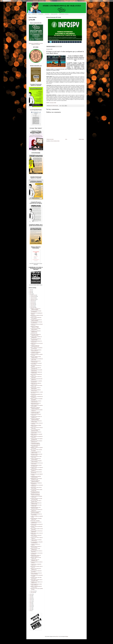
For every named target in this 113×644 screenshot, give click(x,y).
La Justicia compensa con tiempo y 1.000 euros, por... (36, 540)
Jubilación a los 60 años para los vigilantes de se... (35, 569)
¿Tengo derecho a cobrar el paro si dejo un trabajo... (36, 488)
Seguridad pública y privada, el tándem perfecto (35, 388)
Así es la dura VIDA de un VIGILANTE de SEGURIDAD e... (36, 542)
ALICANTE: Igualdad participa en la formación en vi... (36, 341)
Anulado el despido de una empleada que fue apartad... (36, 406)
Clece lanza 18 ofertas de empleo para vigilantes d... (35, 311)
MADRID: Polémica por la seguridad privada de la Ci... (36, 434)
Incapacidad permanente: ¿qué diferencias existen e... (35, 508)
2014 (31, 605)
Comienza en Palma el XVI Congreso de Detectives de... (36, 439)
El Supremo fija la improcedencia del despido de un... (36, 379)
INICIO (29, 14)
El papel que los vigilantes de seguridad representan (35, 419)
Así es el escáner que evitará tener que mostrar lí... (36, 571)
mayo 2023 (32, 304)
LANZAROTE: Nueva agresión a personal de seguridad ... (35, 512)
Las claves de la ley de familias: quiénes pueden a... (35, 329)
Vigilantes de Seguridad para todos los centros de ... (36, 472)
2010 (31, 610)
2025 (31, 291)
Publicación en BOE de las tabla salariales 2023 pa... (35, 357)
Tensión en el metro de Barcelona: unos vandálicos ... (35, 318)
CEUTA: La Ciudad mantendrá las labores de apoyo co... (35, 350)
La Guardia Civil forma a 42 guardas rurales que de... (36, 497)
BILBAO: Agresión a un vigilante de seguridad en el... (36, 483)
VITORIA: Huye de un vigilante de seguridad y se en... (35, 383)
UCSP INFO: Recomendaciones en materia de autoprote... (36, 320)
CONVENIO (47, 14)
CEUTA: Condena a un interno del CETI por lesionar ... (35, 536)
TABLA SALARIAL (54, 14)
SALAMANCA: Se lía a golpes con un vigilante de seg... (36, 582)
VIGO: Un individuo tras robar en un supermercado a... (36, 514)
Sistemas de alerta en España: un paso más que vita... (35, 547)
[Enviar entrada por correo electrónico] (60, 105)
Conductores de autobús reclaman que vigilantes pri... (36, 465)
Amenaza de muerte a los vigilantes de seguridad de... (36, 381)
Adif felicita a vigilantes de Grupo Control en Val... (35, 558)
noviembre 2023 (33, 296)
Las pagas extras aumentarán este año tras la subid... (36, 421)
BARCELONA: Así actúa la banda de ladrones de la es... (36, 441)
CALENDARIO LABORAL (64, 14)
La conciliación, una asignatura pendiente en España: (35, 352)
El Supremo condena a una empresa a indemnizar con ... (36, 468)
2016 (31, 602)
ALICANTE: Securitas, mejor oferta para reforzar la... (35, 578)
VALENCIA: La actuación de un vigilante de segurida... (35, 309)
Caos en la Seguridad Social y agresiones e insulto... (35, 430)
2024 (31, 292)
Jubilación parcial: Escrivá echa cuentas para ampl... (35, 361)
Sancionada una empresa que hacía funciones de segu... (36, 454)
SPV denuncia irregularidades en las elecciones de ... (36, 395)
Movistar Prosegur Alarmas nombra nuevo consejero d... (36, 584)
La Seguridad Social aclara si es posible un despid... (35, 452)
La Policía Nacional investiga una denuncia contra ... (35, 432)
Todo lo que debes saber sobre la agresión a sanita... (35, 501)
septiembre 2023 (33, 299)
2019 (31, 598)
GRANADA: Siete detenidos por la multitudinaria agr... (35, 503)
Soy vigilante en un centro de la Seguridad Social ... (35, 331)
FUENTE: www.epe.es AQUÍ (51, 102)
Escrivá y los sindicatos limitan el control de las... (35, 415)
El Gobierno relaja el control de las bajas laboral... (36, 377)
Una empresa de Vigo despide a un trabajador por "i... (36, 417)
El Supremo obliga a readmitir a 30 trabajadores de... (36, 337)
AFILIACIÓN (40, 14)
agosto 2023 (33, 300)
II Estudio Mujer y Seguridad (34, 520)
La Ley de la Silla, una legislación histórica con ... (35, 564)
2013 (31, 606)
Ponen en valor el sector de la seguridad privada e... (35, 446)
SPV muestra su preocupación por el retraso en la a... (36, 510)
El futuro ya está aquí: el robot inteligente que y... (35, 549)
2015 (31, 603)
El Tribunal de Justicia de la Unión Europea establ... (35, 505)
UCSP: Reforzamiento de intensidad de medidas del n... (36, 322)
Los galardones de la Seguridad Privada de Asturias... (35, 477)
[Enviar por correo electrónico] (62, 105)
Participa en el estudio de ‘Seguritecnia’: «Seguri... (34, 327)
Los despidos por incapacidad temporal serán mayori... (35, 412)
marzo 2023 (33, 307)
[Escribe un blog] (63, 105)
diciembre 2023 (33, 295)
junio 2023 (32, 303)
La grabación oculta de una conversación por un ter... (34, 346)
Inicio (66, 139)
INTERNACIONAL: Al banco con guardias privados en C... (35, 556)
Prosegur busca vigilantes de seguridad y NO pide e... (35, 481)
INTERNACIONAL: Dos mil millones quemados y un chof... (36, 479)
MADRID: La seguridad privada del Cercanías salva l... (36, 587)
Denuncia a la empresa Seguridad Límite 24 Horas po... (35, 461)
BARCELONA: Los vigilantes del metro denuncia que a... (36, 316)
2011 (31, 609)
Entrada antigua (81, 139)
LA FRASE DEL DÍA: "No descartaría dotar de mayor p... (36, 370)
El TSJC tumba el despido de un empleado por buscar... (35, 335)
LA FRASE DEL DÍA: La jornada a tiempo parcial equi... (35, 401)
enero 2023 (32, 592)
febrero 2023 (33, 591)
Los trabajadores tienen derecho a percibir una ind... (35, 522)
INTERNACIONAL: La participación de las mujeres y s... (36, 397)
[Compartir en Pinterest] (66, 105)
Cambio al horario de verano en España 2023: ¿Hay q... (35, 403)
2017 (31, 601)
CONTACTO (34, 14)
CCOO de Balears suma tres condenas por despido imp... (35, 443)
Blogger (67, 636)
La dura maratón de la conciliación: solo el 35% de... (36, 364)
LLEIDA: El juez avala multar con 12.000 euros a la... (35, 368)
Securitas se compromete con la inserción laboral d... (35, 459)
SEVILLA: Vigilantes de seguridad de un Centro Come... (36, 348)
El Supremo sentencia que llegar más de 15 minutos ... (36, 525)
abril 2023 (32, 306)
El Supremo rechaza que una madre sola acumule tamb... (36, 499)
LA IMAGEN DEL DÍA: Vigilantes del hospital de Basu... (36, 372)
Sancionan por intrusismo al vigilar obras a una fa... (36, 457)
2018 (31, 599)
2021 (31, 595)
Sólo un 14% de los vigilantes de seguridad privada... (35, 339)
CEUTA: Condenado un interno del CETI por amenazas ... (36, 573)
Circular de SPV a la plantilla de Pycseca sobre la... (35, 390)
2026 (31, 289)
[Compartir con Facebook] (65, 105)
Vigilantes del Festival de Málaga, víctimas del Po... (35, 426)
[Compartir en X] (64, 105)
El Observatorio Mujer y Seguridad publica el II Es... (35, 519)
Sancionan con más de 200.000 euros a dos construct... (36, 463)
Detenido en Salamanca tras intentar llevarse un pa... (36, 386)
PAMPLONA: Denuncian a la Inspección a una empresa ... (35, 494)
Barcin (57, 636)
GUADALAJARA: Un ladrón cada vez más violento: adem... (36, 580)
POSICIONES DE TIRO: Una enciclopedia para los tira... (35, 492)
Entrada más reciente (50, 139)
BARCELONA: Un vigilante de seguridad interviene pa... (35, 408)
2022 (31, 594)
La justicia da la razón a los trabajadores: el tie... (34, 560)
